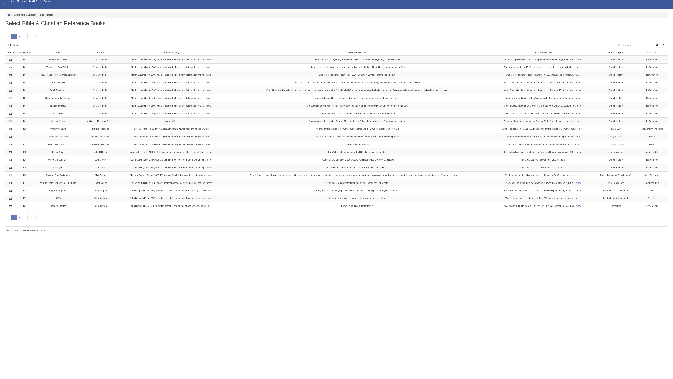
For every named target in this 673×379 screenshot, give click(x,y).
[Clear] (663, 45)
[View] (11, 59)
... (25, 36)
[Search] (657, 45)
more (208, 59)
